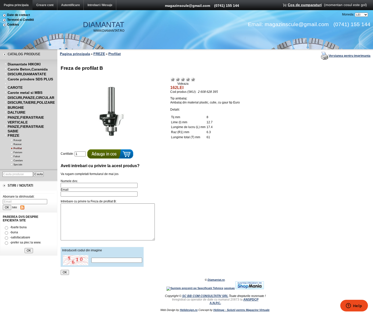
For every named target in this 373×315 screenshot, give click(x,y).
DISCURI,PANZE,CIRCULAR (31, 98)
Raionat (17, 144)
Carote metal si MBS (25, 93)
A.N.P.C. (215, 303)
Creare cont (45, 5)
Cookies (13, 24)
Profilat (17, 148)
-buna (14, 232)
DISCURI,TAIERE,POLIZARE (31, 102)
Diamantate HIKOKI (24, 64)
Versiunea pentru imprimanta (349, 56)
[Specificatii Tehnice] (194, 288)
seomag (229, 288)
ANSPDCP (251, 299)
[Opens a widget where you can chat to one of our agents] (354, 306)
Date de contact (18, 15)
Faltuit (16, 156)
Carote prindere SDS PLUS (30, 79)
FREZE (13, 135)
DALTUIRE (16, 112)
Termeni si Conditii (20, 20)
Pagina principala (16, 5)
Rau (172, 79)
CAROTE (15, 87)
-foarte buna (18, 227)
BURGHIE (16, 108)
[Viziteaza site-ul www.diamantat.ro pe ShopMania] (249, 288)
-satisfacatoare (20, 237)
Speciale (17, 164)
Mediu (182, 79)
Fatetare (17, 152)
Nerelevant (177, 79)
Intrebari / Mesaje (100, 5)
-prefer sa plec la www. (25, 242)
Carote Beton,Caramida (28, 69)
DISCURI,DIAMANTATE (27, 74)
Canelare (18, 160)
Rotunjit (17, 140)
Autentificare (70, 5)
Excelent (193, 79)
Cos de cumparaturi (305, 5)
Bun (188, 79)
